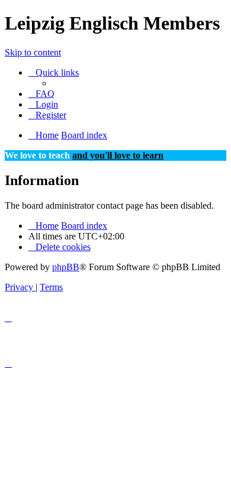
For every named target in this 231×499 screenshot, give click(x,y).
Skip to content (33, 52)
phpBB (65, 267)
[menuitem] (41, 94)
